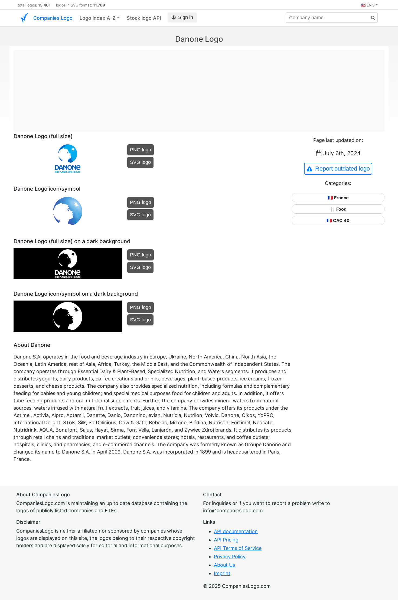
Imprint (222, 573)
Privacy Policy (230, 556)
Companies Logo (53, 18)
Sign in (185, 17)
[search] (371, 18)
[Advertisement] (199, 88)
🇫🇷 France (338, 197)
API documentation (236, 531)
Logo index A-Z (98, 18)
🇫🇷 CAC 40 (338, 220)
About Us (224, 565)
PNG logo (140, 149)
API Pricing (226, 540)
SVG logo (140, 162)
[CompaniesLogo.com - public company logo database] (24, 18)
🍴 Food (338, 209)
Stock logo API (144, 18)
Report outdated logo (342, 168)
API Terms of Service (238, 548)
